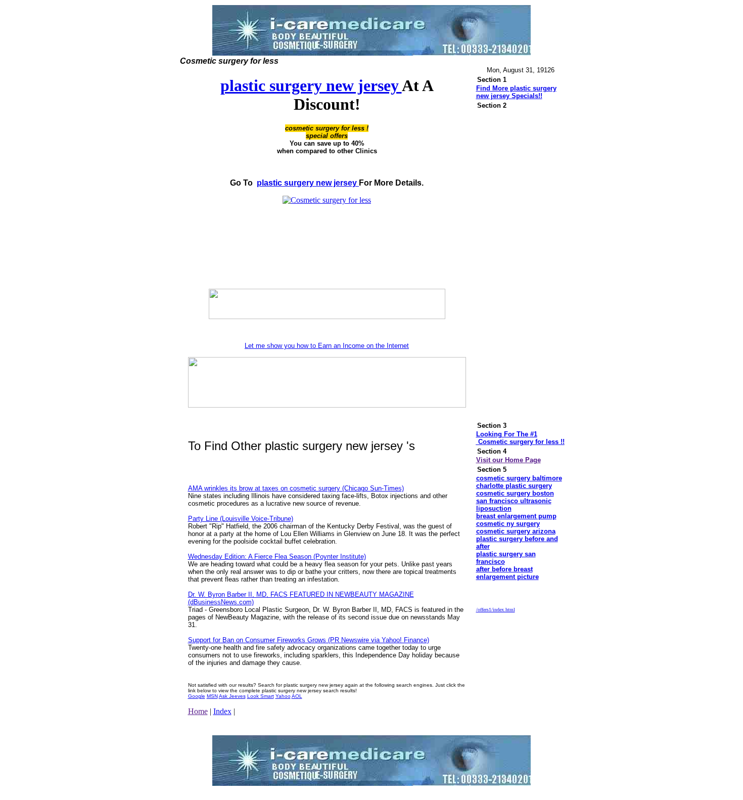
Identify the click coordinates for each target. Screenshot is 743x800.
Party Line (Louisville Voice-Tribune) (240, 518)
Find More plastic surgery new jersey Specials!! (516, 92)
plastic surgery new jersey (311, 85)
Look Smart (260, 696)
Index (222, 711)
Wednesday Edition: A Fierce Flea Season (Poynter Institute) (277, 556)
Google (196, 696)
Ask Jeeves (232, 696)
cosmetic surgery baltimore (519, 478)
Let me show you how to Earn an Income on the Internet (327, 345)
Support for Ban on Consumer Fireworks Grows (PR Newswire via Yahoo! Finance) (308, 640)
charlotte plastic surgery (514, 486)
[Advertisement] (327, 266)
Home (198, 711)
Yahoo (283, 696)
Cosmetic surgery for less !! (520, 442)
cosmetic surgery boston (515, 493)
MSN (212, 696)
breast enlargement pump (516, 516)
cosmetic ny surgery (508, 523)
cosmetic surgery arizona (515, 531)
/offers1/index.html (495, 609)
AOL (297, 696)
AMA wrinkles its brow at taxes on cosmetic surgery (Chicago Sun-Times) (296, 488)
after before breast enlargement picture (507, 573)
